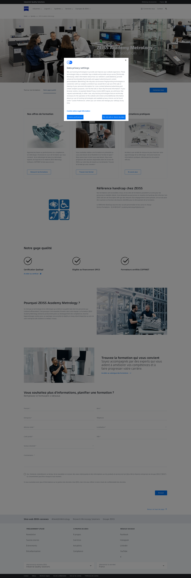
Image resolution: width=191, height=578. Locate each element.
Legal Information (83, 111)
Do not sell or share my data (113, 117)
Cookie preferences (75, 117)
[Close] (126, 60)
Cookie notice (72, 111)
